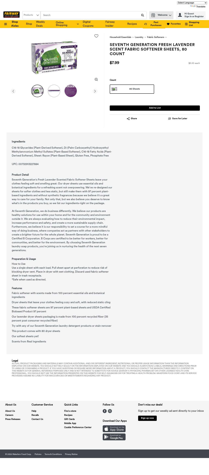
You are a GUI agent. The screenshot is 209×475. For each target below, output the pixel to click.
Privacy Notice (71, 454)
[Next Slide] (95, 90)
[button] (170, 14)
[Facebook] (105, 412)
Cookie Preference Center (77, 427)
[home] (12, 15)
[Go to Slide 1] (37, 91)
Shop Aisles (15, 24)
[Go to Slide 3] (71, 91)
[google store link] (114, 439)
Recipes (132, 24)
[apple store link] (114, 431)
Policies (38, 454)
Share (134, 118)
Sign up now (147, 418)
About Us (10, 411)
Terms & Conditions (53, 454)
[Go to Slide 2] (54, 91)
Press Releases (12, 419)
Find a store (70, 411)
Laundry (139, 37)
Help (34, 411)
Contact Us (37, 419)
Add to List (155, 108)
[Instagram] (110, 412)
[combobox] (31, 15)
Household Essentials (120, 37)
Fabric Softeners (155, 37)
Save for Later (179, 118)
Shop (29, 24)
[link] (154, 24)
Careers (9, 415)
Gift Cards (69, 419)
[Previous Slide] (13, 90)
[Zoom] (96, 79)
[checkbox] (96, 36)
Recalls (35, 415)
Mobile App (70, 423)
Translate (200, 7)
